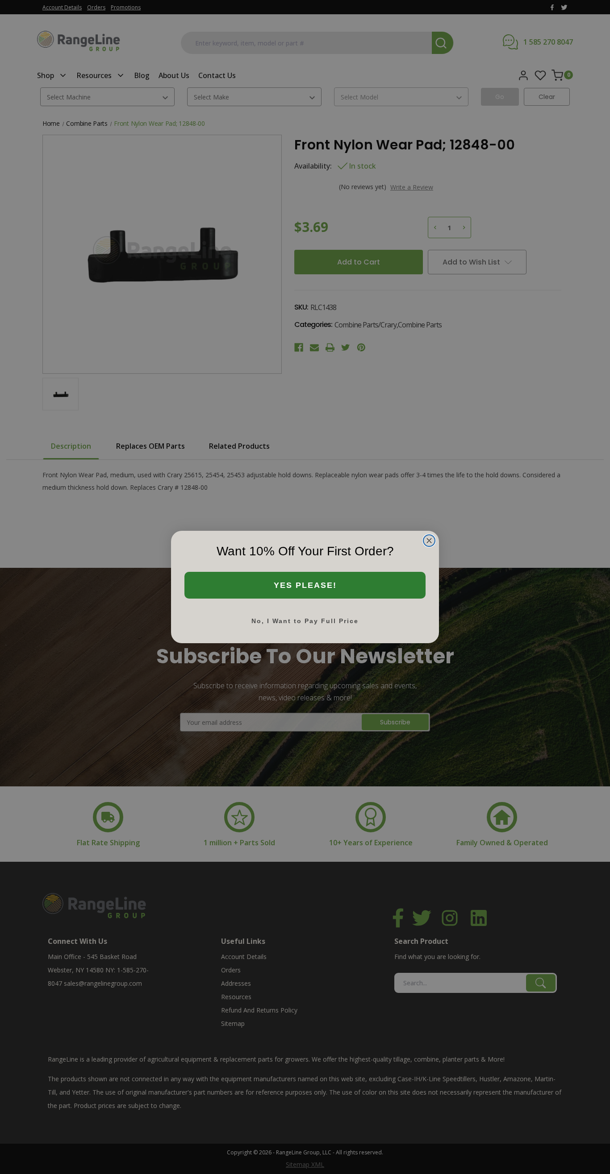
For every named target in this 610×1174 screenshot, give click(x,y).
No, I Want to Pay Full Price (305, 620)
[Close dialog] (429, 540)
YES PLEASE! (305, 585)
